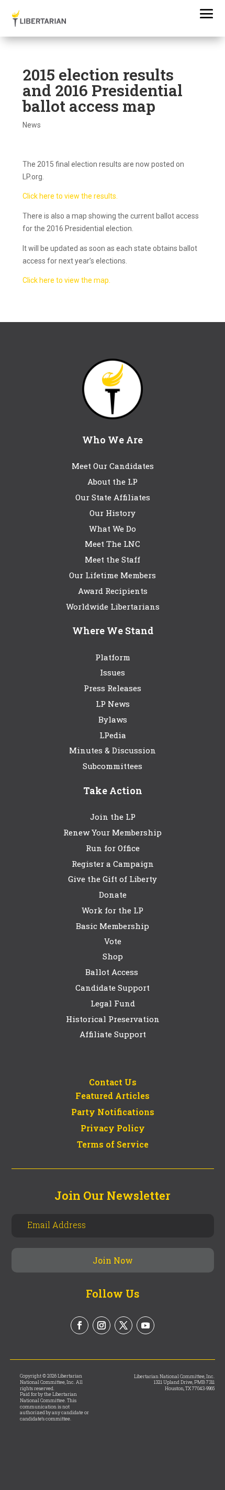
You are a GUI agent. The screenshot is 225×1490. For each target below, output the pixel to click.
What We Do (112, 528)
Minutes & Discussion (112, 750)
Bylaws (112, 719)
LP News (113, 703)
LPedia (112, 735)
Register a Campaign (113, 863)
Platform (112, 657)
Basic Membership (112, 926)
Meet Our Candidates (113, 466)
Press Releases (112, 688)
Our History (112, 513)
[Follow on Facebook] (79, 1325)
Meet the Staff (112, 559)
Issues (112, 672)
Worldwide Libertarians (113, 606)
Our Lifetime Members (112, 575)
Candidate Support (112, 987)
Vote (112, 941)
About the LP (112, 481)
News (31, 125)
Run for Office (113, 848)
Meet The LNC (112, 543)
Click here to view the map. (66, 280)
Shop (113, 956)
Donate (113, 894)
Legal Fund (113, 1003)
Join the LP (113, 816)
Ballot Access (112, 972)
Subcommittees (112, 766)
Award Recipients (113, 591)
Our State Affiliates (112, 497)
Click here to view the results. (70, 196)
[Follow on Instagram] (101, 1325)
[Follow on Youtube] (145, 1325)
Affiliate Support (113, 1034)
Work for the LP (112, 910)
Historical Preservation (113, 1019)
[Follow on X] (123, 1325)
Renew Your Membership (112, 832)
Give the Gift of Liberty (112, 879)
